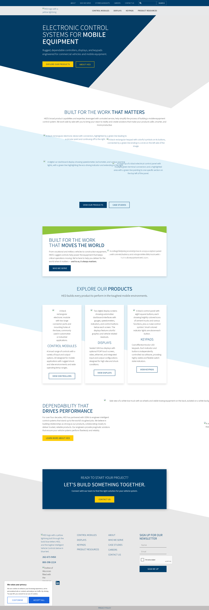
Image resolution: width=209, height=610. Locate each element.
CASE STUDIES (115, 544)
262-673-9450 (49, 557)
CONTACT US (114, 554)
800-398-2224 (49, 562)
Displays (117, 10)
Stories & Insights (102, 3)
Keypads (129, 10)
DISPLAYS (81, 539)
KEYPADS (81, 544)
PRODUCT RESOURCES (88, 549)
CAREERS (112, 549)
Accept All (39, 600)
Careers (117, 3)
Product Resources (147, 10)
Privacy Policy (104, 608)
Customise (17, 600)
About (73, 3)
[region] (28, 593)
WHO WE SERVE (115, 539)
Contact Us (129, 3)
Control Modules (100, 10)
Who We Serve (85, 3)
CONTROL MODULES (87, 535)
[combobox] (147, 3)
